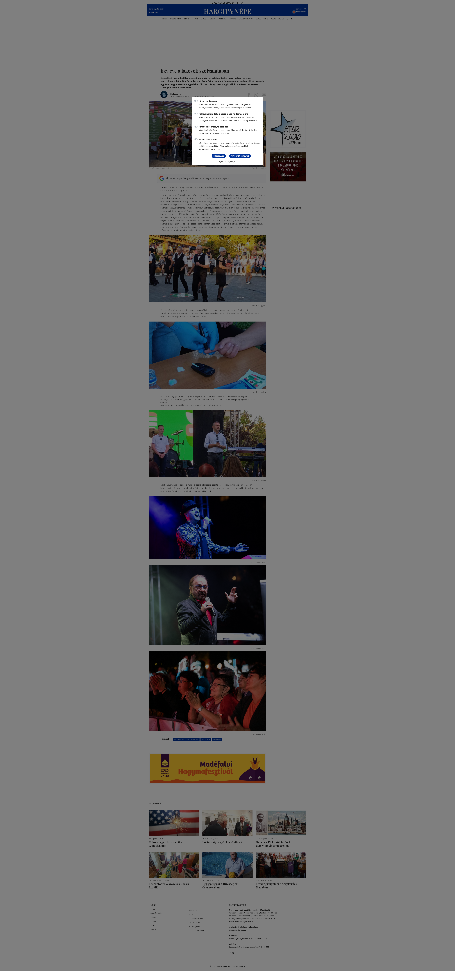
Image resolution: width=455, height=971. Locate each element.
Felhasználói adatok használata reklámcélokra (223, 113)
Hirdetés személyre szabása (213, 126)
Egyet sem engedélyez (227, 161)
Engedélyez (218, 156)
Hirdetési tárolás (208, 101)
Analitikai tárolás (208, 139)
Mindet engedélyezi (240, 156)
